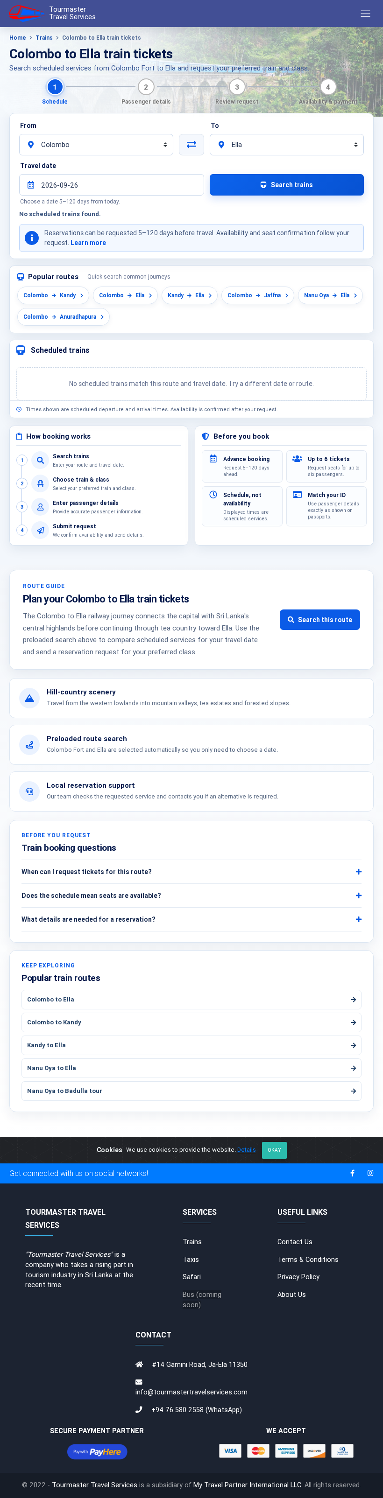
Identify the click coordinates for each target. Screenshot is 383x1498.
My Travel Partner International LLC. (248, 1485)
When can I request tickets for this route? (86, 872)
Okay (274, 1150)
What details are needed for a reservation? (88, 919)
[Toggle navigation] (365, 13)
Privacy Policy (298, 1277)
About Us (291, 1294)
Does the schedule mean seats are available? (91, 895)
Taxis (191, 1259)
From (28, 125)
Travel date (38, 165)
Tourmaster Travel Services (94, 1485)
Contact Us (294, 1242)
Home (17, 37)
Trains (44, 37)
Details (246, 1150)
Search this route (325, 620)
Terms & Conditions (308, 1259)
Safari (192, 1277)
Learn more (88, 242)
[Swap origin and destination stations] (191, 144)
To (215, 125)
